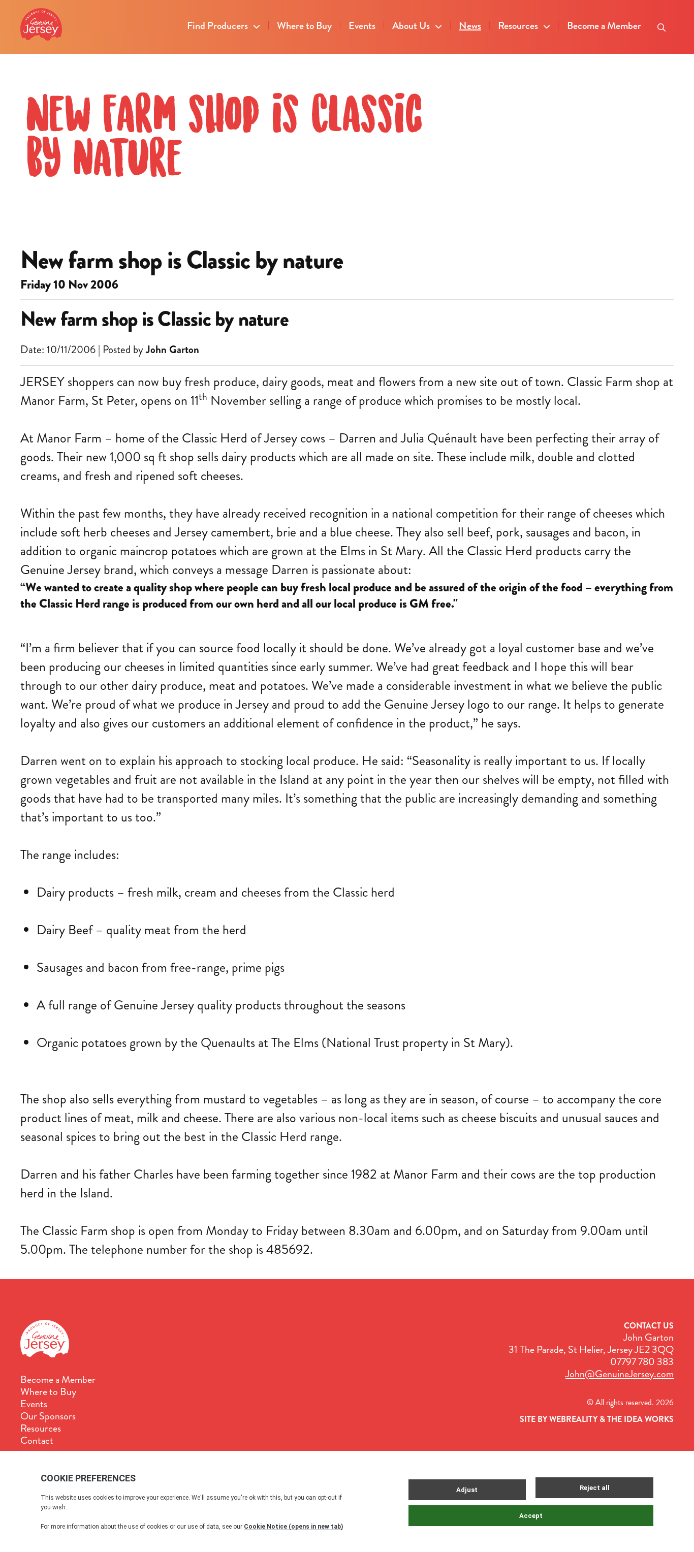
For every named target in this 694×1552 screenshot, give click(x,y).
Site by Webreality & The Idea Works (597, 1419)
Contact (36, 1441)
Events (362, 25)
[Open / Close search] (661, 24)
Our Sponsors (48, 1416)
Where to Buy (304, 25)
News (470, 25)
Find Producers (217, 25)
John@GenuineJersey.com (619, 1374)
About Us (411, 25)
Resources (518, 25)
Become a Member (604, 25)
